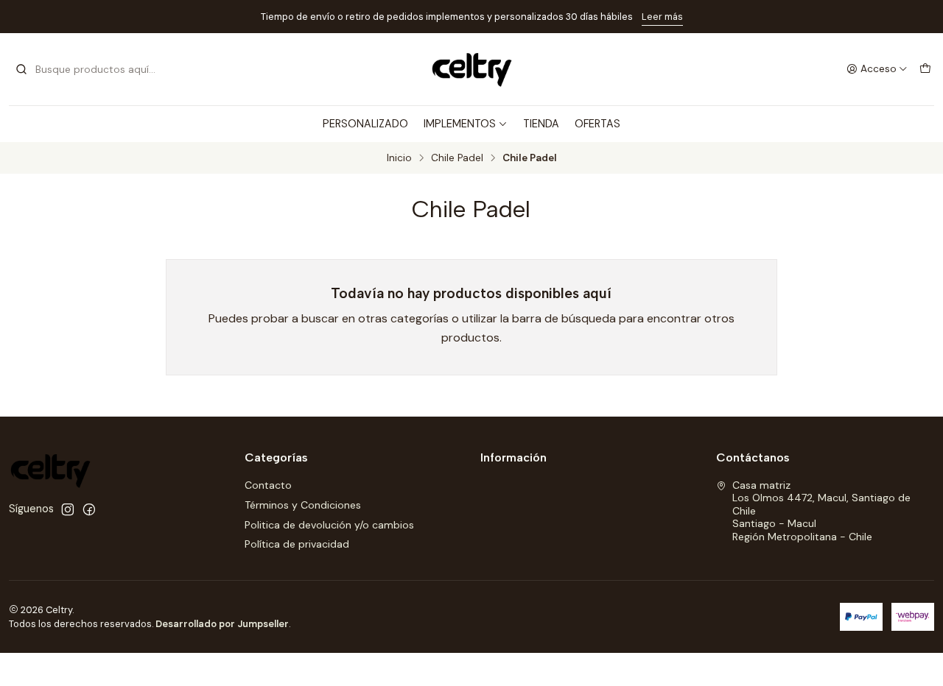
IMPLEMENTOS (460, 123)
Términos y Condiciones (303, 505)
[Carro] (925, 69)
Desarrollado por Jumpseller (222, 624)
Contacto (268, 485)
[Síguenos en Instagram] (67, 509)
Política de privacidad (297, 544)
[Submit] (21, 69)
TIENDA (541, 123)
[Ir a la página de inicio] (471, 69)
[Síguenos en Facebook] (89, 509)
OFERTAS (597, 123)
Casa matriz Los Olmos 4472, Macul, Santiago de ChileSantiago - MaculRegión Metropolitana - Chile (821, 510)
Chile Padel (457, 158)
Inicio (399, 158)
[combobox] (90, 69)
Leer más (662, 16)
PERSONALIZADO (365, 123)
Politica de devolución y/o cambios (329, 524)
